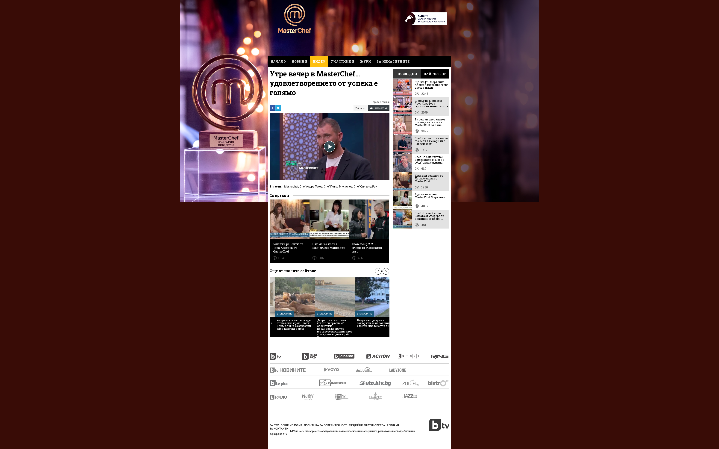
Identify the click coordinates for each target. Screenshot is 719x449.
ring (440, 354)
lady (414, 354)
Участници (342, 61)
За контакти (279, 428)
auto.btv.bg (375, 383)
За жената (398, 370)
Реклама (393, 425)
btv (286, 354)
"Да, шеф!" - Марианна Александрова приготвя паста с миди (431, 84)
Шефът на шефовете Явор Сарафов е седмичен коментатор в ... (431, 105)
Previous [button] (378, 271)
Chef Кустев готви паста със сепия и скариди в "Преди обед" (431, 141)
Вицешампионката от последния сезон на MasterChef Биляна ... (430, 122)
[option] (290, 307)
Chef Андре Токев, (311, 186)
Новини (299, 61)
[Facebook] (272, 108)
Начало (278, 61)
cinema (350, 354)
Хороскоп (414, 383)
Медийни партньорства (367, 425)
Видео (319, 61)
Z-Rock (352, 397)
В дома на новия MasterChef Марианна (430, 196)
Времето (364, 369)
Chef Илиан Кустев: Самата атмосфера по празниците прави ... (429, 215)
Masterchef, (291, 186)
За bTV (274, 425)
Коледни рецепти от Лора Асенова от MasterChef (429, 178)
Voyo (331, 369)
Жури (365, 61)
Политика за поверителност (325, 425)
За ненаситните (393, 61)
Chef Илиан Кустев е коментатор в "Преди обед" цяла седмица (429, 159)
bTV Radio (286, 397)
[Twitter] (278, 108)
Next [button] (385, 271)
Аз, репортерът (332, 382)
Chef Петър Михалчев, (338, 186)
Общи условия (291, 425)
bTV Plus (286, 383)
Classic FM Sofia (386, 396)
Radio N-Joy (318, 397)
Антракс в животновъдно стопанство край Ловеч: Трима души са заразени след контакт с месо (289, 324)
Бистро (438, 383)
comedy (318, 354)
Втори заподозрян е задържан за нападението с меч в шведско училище (370, 323)
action (382, 354)
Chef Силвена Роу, (365, 186)
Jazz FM (410, 396)
